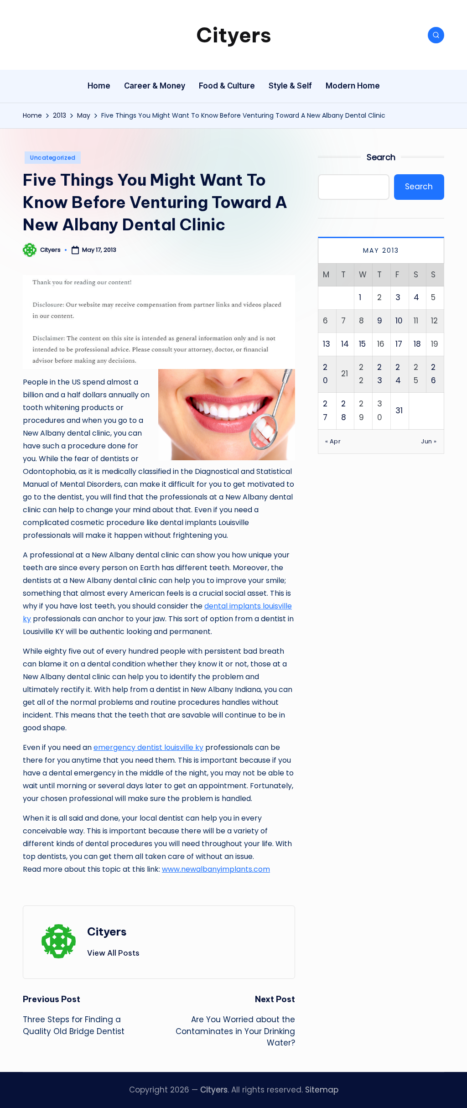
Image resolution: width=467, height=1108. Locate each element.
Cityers (233, 35)
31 (399, 410)
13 (326, 343)
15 (362, 343)
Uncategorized (52, 157)
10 (399, 320)
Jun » (429, 441)
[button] (113, 952)
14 (345, 343)
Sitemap (321, 1089)
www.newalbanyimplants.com (216, 869)
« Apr (333, 441)
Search (381, 157)
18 (417, 343)
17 (398, 343)
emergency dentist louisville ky (148, 747)
